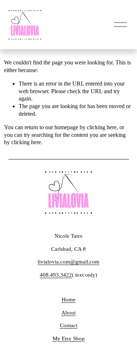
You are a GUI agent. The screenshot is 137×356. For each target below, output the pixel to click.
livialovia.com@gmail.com (68, 262)
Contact (68, 325)
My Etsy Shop (69, 338)
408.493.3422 (56, 275)
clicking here (102, 127)
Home (69, 299)
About (68, 313)
